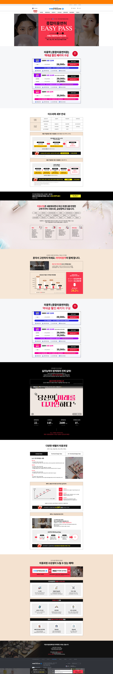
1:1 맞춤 (78, 671)
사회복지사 (53, 12)
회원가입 (74, 8)
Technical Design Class (56, 453)
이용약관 (48, 659)
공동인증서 (75, 4)
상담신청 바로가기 (73, 64)
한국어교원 (59, 12)
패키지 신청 (73, 61)
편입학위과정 (47, 12)
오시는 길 (43, 659)
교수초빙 (70, 659)
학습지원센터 (71, 12)
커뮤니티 (77, 12)
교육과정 (41, 12)
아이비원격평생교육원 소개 (35, 659)
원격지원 (79, 4)
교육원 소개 (70, 4)
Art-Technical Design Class (74, 453)
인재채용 (65, 659)
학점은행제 (75, 659)
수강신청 (35, 12)
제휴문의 (60, 659)
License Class (38, 453)
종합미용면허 (65, 12)
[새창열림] (32, 4)
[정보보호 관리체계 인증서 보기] (37, 668)
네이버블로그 (69, 663)
